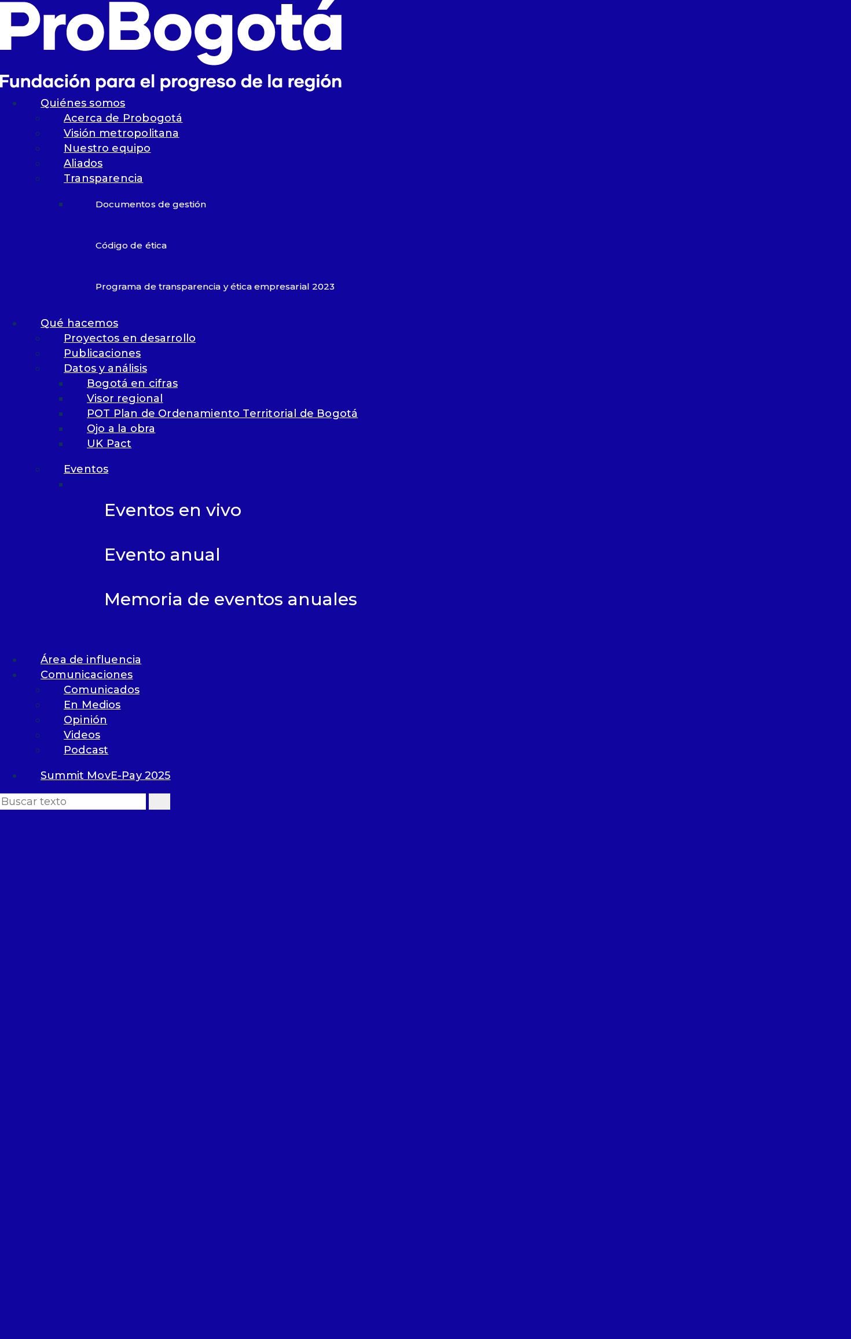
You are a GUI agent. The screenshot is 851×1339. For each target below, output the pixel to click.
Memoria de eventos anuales (230, 599)
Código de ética (131, 245)
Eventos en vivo (172, 510)
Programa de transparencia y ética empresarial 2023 (215, 286)
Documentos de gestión (151, 204)
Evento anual (162, 554)
